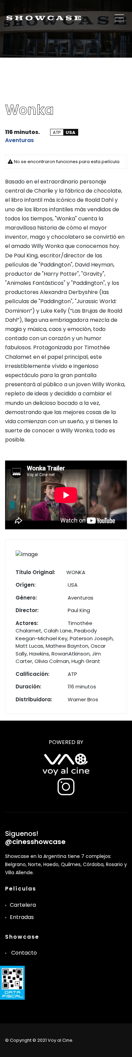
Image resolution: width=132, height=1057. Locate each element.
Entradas (22, 917)
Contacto (24, 953)
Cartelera (23, 905)
